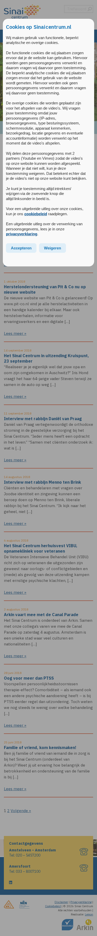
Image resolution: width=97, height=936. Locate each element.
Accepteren (21, 248)
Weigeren (52, 248)
